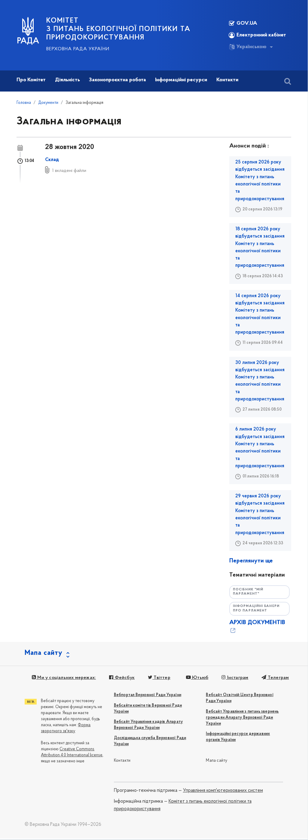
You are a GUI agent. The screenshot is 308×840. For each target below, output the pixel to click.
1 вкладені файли (69, 170)
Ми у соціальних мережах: (66, 677)
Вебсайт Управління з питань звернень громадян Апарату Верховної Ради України (242, 717)
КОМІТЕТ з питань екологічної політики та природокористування (118, 29)
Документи (48, 103)
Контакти (122, 760)
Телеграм (278, 677)
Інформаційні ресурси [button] (181, 80)
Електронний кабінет (261, 35)
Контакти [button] (227, 80)
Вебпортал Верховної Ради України (147, 695)
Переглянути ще (251, 561)
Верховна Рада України (77, 49)
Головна (24, 103)
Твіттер (161, 677)
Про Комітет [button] (31, 80)
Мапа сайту (216, 760)
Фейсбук (124, 677)
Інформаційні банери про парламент (256, 608)
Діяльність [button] (67, 80)
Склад (52, 159)
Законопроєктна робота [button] (117, 80)
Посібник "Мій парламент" (248, 592)
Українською (251, 47)
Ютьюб (199, 677)
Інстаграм (237, 677)
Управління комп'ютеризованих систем (223, 790)
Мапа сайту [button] (44, 653)
